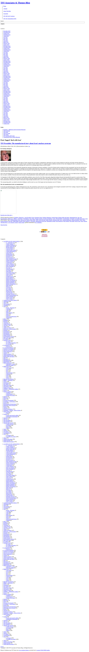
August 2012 (6, 111)
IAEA (81, 220)
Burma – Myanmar (10, 307)
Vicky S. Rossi (9, 299)
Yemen (7, 377)
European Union (38, 217)
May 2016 (5, 54)
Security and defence (47, 218)
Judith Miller (15, 221)
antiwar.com (23, 220)
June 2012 (5, 113)
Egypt (32, 217)
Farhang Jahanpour (47, 217)
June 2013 (5, 98)
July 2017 (5, 37)
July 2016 (5, 52)
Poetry (4, 399)
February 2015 (6, 73)
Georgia (5, 352)
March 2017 (6, 42)
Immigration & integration (12, 416)
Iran (78, 217)
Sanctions (5, 407)
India (7, 311)
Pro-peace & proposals (8, 400)
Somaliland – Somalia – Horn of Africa (12, 410)
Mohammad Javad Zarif (41, 221)
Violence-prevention (7, 439)
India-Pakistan (9, 312)
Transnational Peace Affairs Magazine (11, 137)
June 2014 (5, 83)
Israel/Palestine (4, 218)
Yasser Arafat (21, 222)
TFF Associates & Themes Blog (15, 2)
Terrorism (5, 417)
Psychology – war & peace (9, 401)
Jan (29, 146)
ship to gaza (77, 221)
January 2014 (6, 89)
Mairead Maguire (10, 279)
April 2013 (5, 101)
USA (86, 218)
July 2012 (5, 112)
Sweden (5, 414)
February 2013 (6, 103)
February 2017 (6, 43)
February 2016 (6, 58)
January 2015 (6, 74)
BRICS (5, 319)
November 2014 (6, 77)
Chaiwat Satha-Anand (11, 250)
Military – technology (8, 380)
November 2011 (6, 122)
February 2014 (6, 88)
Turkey (4, 429)
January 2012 (6, 119)
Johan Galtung (9, 274)
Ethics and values (7, 337)
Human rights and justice (63, 217)
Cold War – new (7, 325)
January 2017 (6, 44)
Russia (4, 406)
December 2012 (6, 106)
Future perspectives (7, 351)
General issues (54, 217)
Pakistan (5, 396)
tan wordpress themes (24, 650)
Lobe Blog (32, 221)
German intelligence (66, 220)
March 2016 (6, 57)
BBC (34, 220)
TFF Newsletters (7, 420)
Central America (6, 324)
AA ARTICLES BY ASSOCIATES (11, 241)
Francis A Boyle (9, 261)
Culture (5, 326)
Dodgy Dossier (49, 220)
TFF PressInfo (59, 218)
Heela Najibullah (10, 266)
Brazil (7, 412)
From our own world (8, 350)
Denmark (5, 330)
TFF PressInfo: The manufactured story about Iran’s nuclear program (26, 143)
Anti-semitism (6, 304)
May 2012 (5, 114)
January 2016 (6, 59)
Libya (7, 375)
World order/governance (8, 441)
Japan (7, 314)
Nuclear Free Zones (10, 395)
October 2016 (6, 48)
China (7, 310)
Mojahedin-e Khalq (51, 221)
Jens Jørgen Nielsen (10, 272)
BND (37, 220)
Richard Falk (9, 291)
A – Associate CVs (10, 242)
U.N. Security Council (13, 222)
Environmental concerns (8, 336)
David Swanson (9, 257)
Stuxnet (85, 221)
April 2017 (5, 41)
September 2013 (6, 94)
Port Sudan (72, 221)
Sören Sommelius (10, 296)
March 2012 (6, 117)
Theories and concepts (8, 422)
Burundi (5, 321)
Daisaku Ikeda (9, 254)
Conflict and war (9, 424)
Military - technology (18, 218)
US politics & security (80, 218)
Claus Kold (8, 252)
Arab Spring (9, 367)
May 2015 (5, 69)
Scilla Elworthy (9, 292)
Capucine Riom (9, 249)
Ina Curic (8, 267)
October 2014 (6, 78)
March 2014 (6, 87)
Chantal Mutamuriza (10, 251)
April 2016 (5, 56)
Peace (7, 426)
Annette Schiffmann (10, 245)
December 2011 (6, 121)
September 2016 (6, 49)
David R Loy (9, 256)
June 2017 (5, 38)
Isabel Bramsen (9, 269)
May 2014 (5, 84)
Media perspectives (7, 362)
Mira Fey (8, 286)
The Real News (4, 222)
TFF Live (5, 419)
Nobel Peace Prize (7, 385)
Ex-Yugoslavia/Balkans (8, 347)
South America (6, 411)
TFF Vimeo (5, 134)
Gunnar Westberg (10, 264)
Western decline (6, 440)
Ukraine (5, 430)
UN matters (5, 431)
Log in (2, 646)
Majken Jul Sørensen (10, 280)
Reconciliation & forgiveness (9, 404)
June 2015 (5, 68)
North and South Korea (11, 316)
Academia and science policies (10, 300)
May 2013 (5, 99)
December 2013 (6, 91)
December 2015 (6, 61)
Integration (5, 359)
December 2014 (6, 76)
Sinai (82, 221)
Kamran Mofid (9, 277)
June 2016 (5, 53)
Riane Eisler (8, 290)
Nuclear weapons (39, 218)
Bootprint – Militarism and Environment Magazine (14, 129)
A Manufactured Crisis (15, 220)
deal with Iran (42, 220)
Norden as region (7, 387)
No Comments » (38, 222)
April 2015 (5, 71)
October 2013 (6, 93)
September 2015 (6, 64)
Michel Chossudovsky (11, 284)
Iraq (81, 217)
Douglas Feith (56, 220)
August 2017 (6, 36)
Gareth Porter (9, 262)
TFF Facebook (6, 130)
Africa (4, 302)
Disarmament (6, 332)
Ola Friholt (8, 287)
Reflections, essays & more (9, 405)
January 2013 (6, 104)
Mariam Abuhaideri (10, 281)
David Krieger (9, 255)
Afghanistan (6, 301)
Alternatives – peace (10, 364)
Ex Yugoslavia (6, 345)
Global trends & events (8, 355)
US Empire (72, 218)
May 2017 (5, 39)
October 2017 (6, 33)
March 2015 (6, 72)
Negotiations (26, 218)
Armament (5, 305)
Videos (4, 437)
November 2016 (6, 47)
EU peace (8, 341)
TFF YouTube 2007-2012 (9, 135)
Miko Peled (8, 285)
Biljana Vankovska (10, 246)
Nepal (7, 315)
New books (31, 218)
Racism (5, 402)
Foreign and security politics (12, 415)
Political (8, 427)
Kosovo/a (8, 346)
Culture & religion (7, 327)
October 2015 (6, 63)
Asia (4, 306)
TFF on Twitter (6, 133)
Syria (54, 218)
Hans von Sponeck (10, 265)
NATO (4, 381)
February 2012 (6, 118)
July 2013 (5, 97)
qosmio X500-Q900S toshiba (43, 650)
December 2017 (6, 31)
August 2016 (6, 51)
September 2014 (6, 79)
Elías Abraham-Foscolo (11, 259)
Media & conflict (10, 365)
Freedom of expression (8, 349)
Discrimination (6, 334)
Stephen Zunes (9, 297)
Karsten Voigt (22, 221)
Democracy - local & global (25, 217)
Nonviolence (6, 386)
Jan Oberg (8, 270)
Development (6, 331)
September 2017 (6, 34)
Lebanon (8, 374)
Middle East (10, 218)
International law (73, 217)
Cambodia (8, 309)
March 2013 (6, 102)
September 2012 (6, 109)
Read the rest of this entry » (7, 215)
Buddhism (5, 320)
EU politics (5, 339)
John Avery (8, 275)
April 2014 (5, 86)
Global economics (7, 354)
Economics (8, 425)
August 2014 (6, 81)
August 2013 (6, 96)
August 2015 (6, 66)
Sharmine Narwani (10, 294)
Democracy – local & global (9, 329)
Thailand (8, 317)
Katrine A (28, 221)
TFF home (5, 132)
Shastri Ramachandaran (11, 295)
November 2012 (6, 107)
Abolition (16, 217)
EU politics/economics (11, 342)
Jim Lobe (10, 221)
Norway (5, 390)
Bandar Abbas (29, 220)
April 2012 (5, 116)
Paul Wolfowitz (59, 221)
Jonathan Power (9, 276)
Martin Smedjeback (10, 282)
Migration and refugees (8, 379)
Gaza (61, 220)
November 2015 (6, 62)
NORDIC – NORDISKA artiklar (10, 389)
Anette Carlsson (9, 244)
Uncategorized (66, 218)
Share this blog (4, 224)
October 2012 (6, 108)
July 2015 (5, 67)
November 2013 (6, 92)
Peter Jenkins (66, 221)
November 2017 (6, 32)
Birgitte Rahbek (9, 247)
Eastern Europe (6, 335)
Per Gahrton (8, 289)
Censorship (5, 322)
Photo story (5, 397)
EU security (8, 344)
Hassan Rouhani (75, 220)
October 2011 (6, 123)
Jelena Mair (8, 271)
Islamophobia (6, 361)
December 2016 (6, 46)
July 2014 (5, 82)
